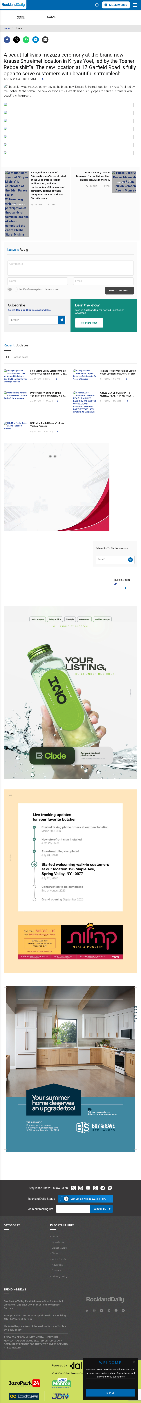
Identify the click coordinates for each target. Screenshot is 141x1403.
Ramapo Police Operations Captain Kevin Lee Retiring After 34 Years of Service (118, 374)
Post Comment (119, 290)
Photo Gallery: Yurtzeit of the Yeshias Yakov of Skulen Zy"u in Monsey (47, 396)
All (7, 357)
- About (54, 1253)
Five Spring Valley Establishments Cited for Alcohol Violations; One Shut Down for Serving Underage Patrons (33, 1305)
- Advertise (56, 1265)
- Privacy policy (58, 1276)
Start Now (90, 322)
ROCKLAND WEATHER (57, 17)
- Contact (55, 1271)
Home (7, 28)
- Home (54, 1236)
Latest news (20, 357)
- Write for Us (58, 1259)
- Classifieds (57, 1242)
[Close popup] (134, 1362)
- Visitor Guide (58, 1248)
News (19, 28)
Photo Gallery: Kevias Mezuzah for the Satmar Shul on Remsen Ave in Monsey (93, 176)
